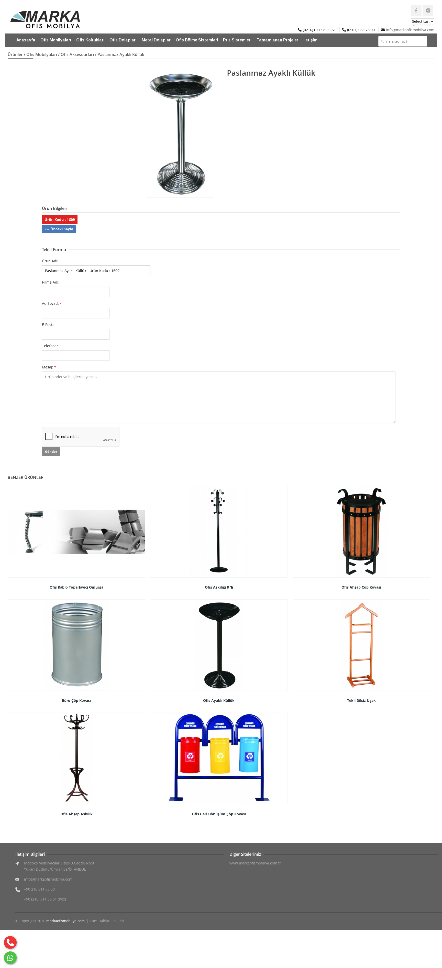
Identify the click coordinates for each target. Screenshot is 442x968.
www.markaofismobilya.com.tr (255, 863)
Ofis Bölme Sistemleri (197, 40)
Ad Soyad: (52, 303)
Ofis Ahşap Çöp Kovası (361, 587)
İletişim (310, 40)
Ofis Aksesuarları (77, 54)
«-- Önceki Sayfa (59, 229)
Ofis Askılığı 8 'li (219, 587)
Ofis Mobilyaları (55, 40)
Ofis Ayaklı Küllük (219, 700)
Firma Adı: (50, 282)
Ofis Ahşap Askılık (76, 814)
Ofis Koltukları (90, 40)
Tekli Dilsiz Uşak (361, 700)
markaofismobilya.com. (66, 920)
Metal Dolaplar (156, 40)
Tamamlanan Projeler (277, 40)
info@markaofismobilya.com (410, 29)
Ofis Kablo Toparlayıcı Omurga (76, 587)
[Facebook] (416, 10)
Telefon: (50, 345)
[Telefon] (10, 942)
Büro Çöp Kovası (76, 700)
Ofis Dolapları (123, 40)
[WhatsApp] (10, 957)
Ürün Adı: (50, 260)
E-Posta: (49, 324)
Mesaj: (49, 367)
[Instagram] (428, 10)
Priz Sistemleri (237, 40)
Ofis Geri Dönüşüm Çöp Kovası (219, 814)
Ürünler (15, 54)
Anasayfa (25, 40)
